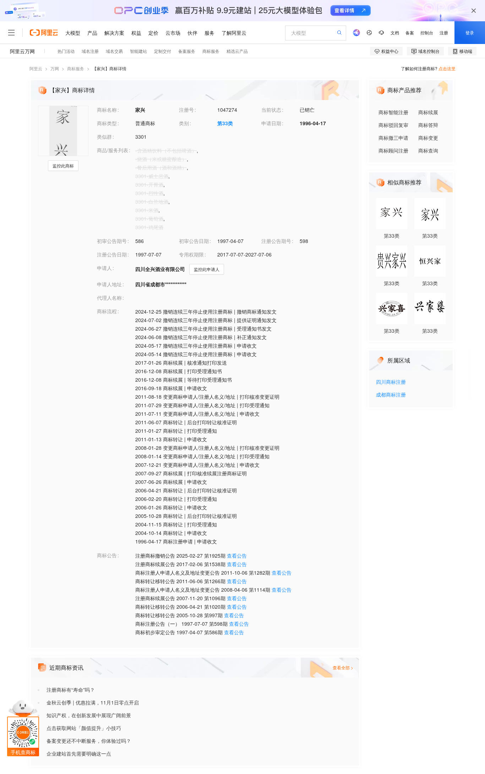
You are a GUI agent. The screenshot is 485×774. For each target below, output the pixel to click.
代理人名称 (109, 297)
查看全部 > (343, 667)
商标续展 (428, 112)
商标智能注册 (393, 112)
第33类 (225, 123)
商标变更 (428, 137)
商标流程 (107, 311)
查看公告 (237, 555)
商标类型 (107, 123)
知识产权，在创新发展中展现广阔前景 (89, 715)
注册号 (186, 109)
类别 (184, 123)
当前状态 (271, 109)
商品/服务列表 (112, 150)
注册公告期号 (276, 240)
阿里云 (35, 68)
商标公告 (107, 555)
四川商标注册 (391, 382)
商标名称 (107, 109)
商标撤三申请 (393, 137)
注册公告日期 (112, 254)
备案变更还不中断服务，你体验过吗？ (89, 740)
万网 (54, 68)
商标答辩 (428, 124)
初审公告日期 (194, 240)
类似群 (104, 136)
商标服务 (75, 68)
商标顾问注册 (393, 150)
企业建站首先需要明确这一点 (79, 753)
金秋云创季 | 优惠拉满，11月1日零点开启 (93, 702)
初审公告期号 (112, 240)
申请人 (104, 267)
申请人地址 (109, 284)
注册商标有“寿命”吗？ (71, 689)
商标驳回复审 (393, 124)
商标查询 (428, 150)
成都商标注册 (391, 395)
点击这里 (447, 68)
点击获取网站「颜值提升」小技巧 (84, 727)
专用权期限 (191, 254)
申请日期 (271, 123)
